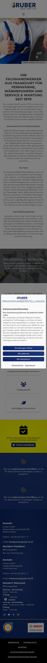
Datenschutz (17, 365)
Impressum (30, 365)
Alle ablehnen (23, 353)
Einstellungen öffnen (23, 348)
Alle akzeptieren (23, 359)
